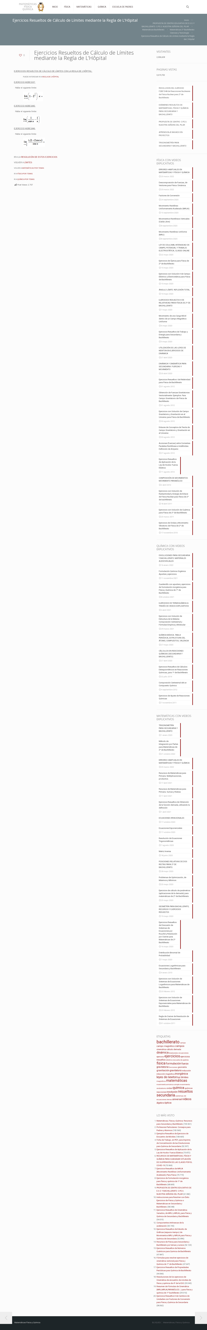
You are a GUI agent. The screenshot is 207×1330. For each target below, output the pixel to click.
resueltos (185, 1091)
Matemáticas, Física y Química (176, 1322)
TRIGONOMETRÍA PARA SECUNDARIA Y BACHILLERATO (172, 144)
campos (179, 1045)
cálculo (170, 1049)
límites (184, 1077)
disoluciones (173, 1053)
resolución (172, 1091)
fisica (161, 1063)
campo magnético (166, 1046)
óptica (167, 1102)
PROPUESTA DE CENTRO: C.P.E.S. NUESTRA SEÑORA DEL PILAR (173, 123)
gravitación (163, 1070)
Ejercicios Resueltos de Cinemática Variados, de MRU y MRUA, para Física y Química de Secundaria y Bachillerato (174, 1213)
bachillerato (168, 1041)
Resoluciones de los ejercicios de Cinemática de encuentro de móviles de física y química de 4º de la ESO (174, 1280)
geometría (182, 1067)
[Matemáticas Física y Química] (31, 7)
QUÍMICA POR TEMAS (25, 179)
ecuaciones (184, 1053)
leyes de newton (167, 1077)
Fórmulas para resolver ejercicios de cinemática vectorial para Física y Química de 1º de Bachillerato (172, 1261)
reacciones (161, 1092)
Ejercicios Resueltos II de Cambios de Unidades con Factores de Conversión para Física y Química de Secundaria (173, 1299)
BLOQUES (156, 1322)
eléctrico (169, 1060)
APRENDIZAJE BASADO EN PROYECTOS (171, 133)
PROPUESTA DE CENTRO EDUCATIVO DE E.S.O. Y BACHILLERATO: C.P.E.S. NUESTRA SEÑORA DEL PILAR (174, 1191)
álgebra (160, 1103)
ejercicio (160, 1057)
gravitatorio (176, 1070)
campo (183, 1043)
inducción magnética (166, 1074)
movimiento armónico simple (168, 1085)
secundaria (166, 1095)
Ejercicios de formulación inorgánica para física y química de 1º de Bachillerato (173, 1181)
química (178, 1088)
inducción (186, 1070)
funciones (173, 1067)
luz (178, 1077)
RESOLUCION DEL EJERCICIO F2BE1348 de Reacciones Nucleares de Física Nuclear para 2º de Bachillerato (174, 93)
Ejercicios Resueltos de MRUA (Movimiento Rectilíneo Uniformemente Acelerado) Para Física (174, 1171)
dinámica (163, 1052)
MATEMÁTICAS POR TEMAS (33, 168)
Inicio (186, 20)
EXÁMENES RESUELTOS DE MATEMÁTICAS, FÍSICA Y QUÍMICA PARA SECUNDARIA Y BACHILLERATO (174, 110)
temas (169, 1100)
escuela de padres (181, 1060)
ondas (169, 1088)
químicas (189, 1088)
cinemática (161, 1049)
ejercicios (172, 1056)
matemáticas (176, 1081)
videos (186, 1099)
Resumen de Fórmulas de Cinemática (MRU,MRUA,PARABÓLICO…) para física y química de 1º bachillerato (174, 1289)
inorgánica (181, 1073)
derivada (177, 1049)
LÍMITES (28, 162)
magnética (161, 1081)
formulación (173, 1063)
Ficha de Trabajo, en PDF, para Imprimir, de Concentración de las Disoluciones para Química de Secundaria (174, 1143)
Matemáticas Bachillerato (153, 30)
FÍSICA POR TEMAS (25, 174)
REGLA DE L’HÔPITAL (50, 77)
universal (177, 1099)
